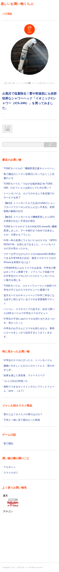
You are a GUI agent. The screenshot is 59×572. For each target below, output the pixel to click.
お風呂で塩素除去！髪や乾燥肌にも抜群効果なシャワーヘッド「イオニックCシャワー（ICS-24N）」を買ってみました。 (29, 101)
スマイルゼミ (11, 472)
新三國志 (8, 443)
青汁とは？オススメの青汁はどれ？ (23, 414)
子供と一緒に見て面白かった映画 (22, 420)
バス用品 (25, 83)
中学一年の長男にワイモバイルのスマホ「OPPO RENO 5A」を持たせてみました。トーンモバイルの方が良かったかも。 (30, 244)
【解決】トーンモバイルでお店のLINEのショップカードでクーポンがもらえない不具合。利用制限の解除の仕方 (29, 207)
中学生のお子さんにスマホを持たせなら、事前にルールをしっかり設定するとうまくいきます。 (29, 332)
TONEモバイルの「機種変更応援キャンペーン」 (30, 168)
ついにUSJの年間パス (16, 381)
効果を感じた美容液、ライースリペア (24, 375)
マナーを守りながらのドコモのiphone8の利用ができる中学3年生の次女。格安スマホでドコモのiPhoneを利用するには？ (30, 258)
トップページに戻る (7, 128)
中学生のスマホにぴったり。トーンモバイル (28, 360)
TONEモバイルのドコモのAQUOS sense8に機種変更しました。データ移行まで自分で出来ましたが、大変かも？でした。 (30, 230)
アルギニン (10, 467)
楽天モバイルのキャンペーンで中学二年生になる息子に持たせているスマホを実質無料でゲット (29, 299)
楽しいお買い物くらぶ (17, 3)
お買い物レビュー (14, 83)
